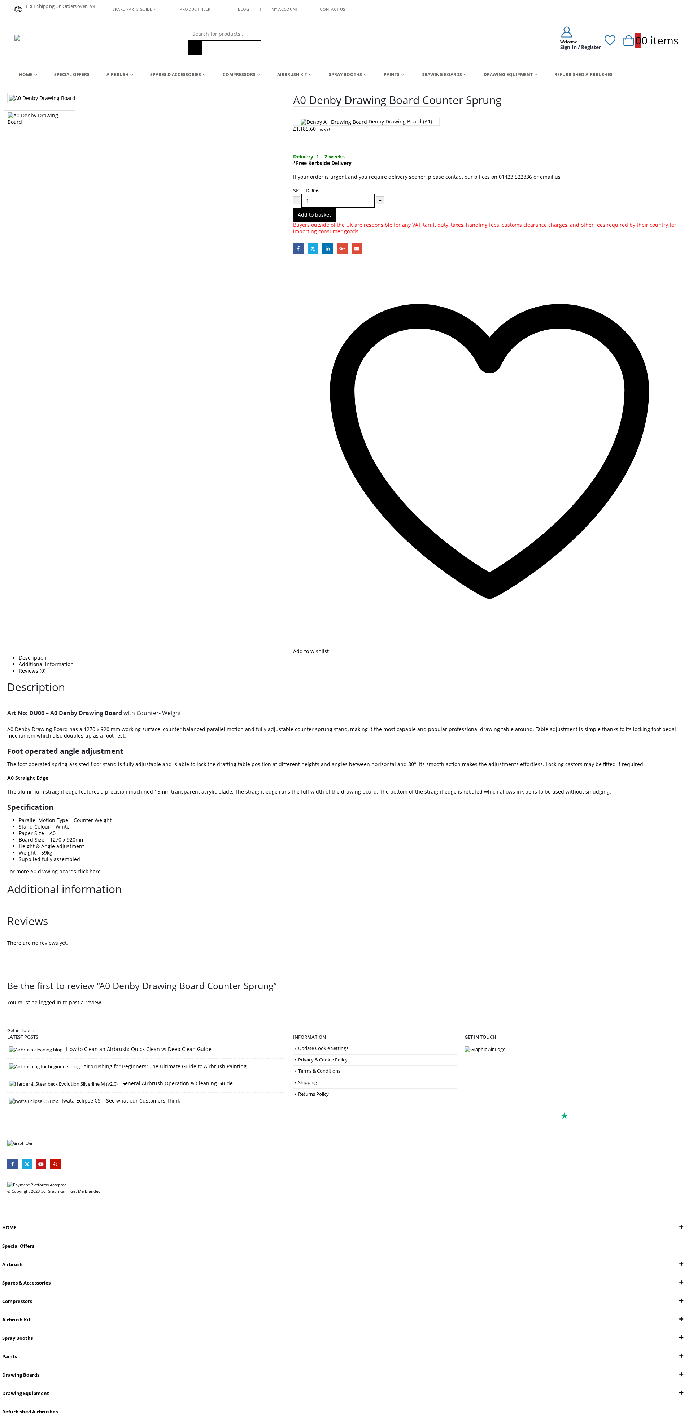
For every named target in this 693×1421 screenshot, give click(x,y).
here (95, 871)
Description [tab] (33, 658)
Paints (392, 74)
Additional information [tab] (46, 664)
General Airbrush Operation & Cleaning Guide (177, 1083)
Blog (243, 9)
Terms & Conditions (319, 1071)
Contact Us (332, 9)
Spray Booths (345, 74)
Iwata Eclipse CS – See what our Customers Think (121, 1100)
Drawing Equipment (508, 74)
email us (550, 176)
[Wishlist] (609, 40)
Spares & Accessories (175, 74)
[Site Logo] (59, 41)
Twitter (313, 248)
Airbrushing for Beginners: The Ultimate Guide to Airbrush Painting (165, 1066)
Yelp (55, 1164)
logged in (50, 1002)
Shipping (307, 1082)
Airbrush (117, 74)
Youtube (41, 1164)
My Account (284, 9)
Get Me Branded (85, 1191)
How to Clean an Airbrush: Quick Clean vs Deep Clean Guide (139, 1049)
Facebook (298, 248)
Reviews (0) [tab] (32, 671)
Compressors (239, 74)
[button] (4, 1213)
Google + (342, 248)
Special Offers (72, 74)
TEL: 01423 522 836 (496, 1097)
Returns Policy (313, 1094)
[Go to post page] (35, 1049)
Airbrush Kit (292, 74)
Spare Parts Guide (132, 9)
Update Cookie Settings (323, 1048)
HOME (25, 74)
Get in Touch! (21, 1030)
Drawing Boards (441, 74)
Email (357, 248)
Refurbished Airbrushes (583, 74)
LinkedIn (327, 248)
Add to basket (314, 214)
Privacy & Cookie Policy (323, 1060)
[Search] (195, 48)
